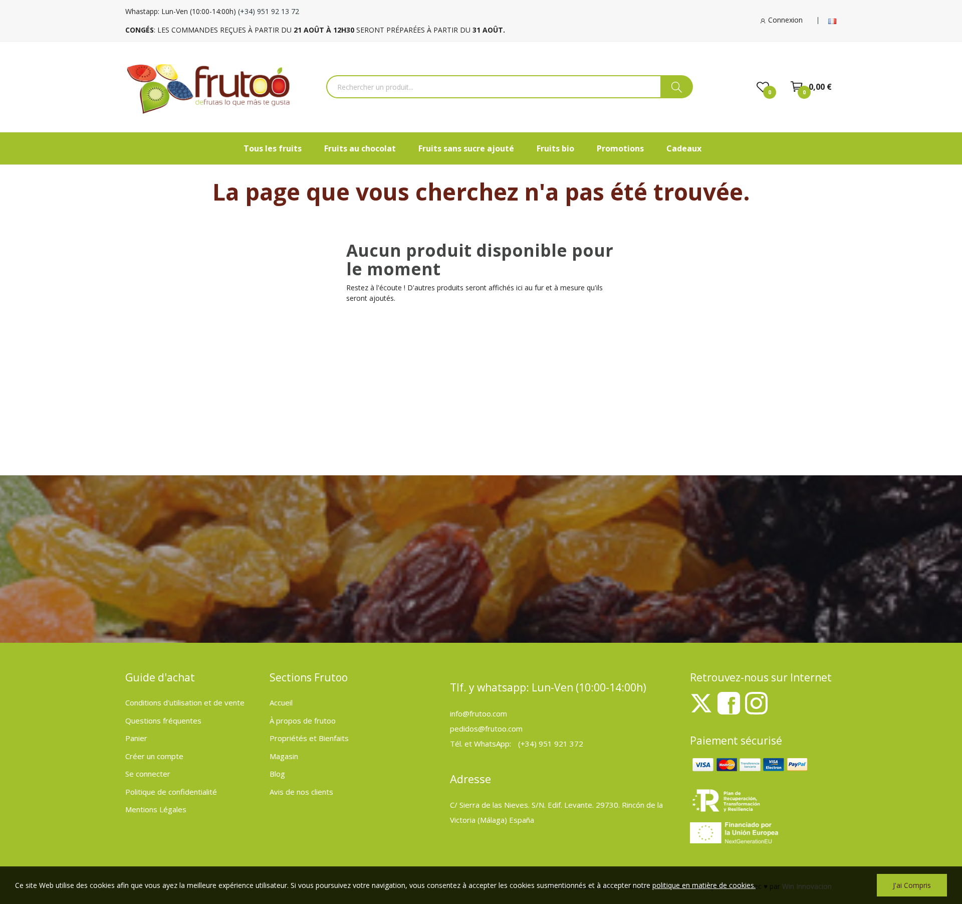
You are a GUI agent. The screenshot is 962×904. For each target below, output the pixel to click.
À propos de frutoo (303, 720)
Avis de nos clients (301, 792)
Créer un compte (154, 756)
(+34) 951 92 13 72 (268, 11)
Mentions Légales (155, 809)
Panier (136, 738)
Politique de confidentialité (171, 792)
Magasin (284, 756)
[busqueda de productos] (676, 86)
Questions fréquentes (163, 720)
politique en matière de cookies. (704, 885)
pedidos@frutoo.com (486, 729)
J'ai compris (912, 885)
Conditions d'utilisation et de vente (185, 702)
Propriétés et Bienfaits (309, 738)
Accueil (281, 702)
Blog (277, 774)
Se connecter (147, 774)
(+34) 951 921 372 (550, 744)
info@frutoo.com (478, 713)
